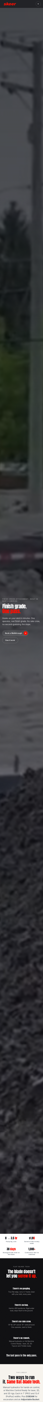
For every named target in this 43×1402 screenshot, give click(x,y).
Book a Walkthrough (15, 633)
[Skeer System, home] (9, 3)
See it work (10, 640)
